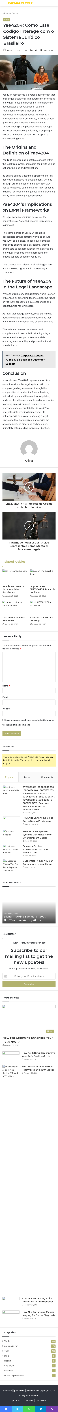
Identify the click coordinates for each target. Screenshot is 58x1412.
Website (6, 708)
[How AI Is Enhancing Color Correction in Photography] (11, 822)
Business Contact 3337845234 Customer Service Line (36, 849)
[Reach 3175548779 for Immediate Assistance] (15, 576)
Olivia (9, 50)
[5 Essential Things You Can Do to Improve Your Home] (11, 865)
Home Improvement (14, 1375)
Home (8, 13)
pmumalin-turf (11, 1346)
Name (6, 685)
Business (8, 1370)
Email (6, 697)
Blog (6, 1356)
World (16, 13)
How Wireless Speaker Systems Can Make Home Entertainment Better (37, 834)
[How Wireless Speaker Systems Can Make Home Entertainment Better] (11, 835)
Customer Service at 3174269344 (14, 619)
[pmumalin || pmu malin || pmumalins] (20, 3)
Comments (47, 777)
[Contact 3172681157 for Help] (43, 608)
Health (7, 1360)
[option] (29, 906)
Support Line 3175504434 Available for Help (42, 589)
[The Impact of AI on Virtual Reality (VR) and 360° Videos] (10, 1180)
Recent (27, 777)
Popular (9, 777)
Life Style (9, 1365)
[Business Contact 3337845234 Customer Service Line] (11, 850)
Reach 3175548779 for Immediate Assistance (13, 589)
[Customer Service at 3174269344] (15, 608)
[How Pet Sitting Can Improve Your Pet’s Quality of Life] (10, 1057)
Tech (6, 1351)
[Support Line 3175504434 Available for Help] (43, 576)
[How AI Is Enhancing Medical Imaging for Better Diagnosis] (10, 1316)
